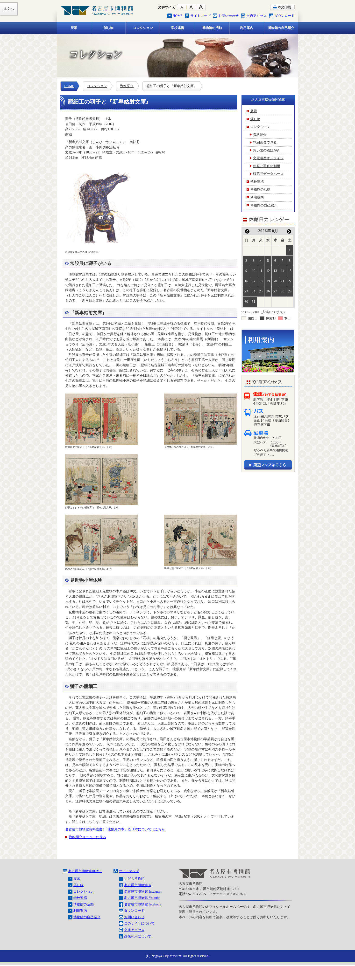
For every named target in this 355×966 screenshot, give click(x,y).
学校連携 (80, 898)
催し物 (78, 885)
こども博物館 (134, 879)
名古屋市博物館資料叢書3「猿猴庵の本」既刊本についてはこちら (115, 829)
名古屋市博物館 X (137, 885)
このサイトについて (139, 923)
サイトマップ (200, 16)
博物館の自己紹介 (86, 917)
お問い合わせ (228, 16)
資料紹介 (127, 86)
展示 (76, 879)
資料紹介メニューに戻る (87, 837)
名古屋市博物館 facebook (142, 904)
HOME (178, 16)
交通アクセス (256, 16)
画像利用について (137, 936)
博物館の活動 (83, 904)
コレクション (97, 86)
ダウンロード (284, 16)
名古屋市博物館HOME (268, 100)
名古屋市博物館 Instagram (143, 891)
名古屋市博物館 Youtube (142, 898)
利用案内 (80, 910)
